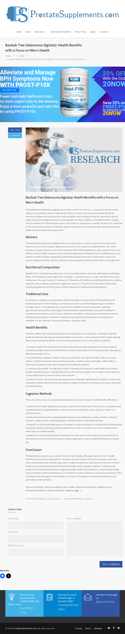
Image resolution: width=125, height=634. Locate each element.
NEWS (28, 31)
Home (8, 56)
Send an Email (105, 602)
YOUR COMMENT (74, 518)
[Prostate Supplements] (62, 14)
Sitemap (98, 628)
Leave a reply (72, 490)
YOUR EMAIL (13, 532)
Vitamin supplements (73, 499)
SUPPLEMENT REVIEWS (60, 31)
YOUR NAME (13, 518)
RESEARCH (39, 31)
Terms (88, 628)
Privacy (78, 628)
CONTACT (104, 31)
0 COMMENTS (14, 135)
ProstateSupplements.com (24, 628)
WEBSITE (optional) (16, 545)
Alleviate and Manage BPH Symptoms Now (27, 75)
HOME (18, 31)
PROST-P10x (80, 31)
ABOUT (93, 31)
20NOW (112, 113)
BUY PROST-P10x (9, 90)
